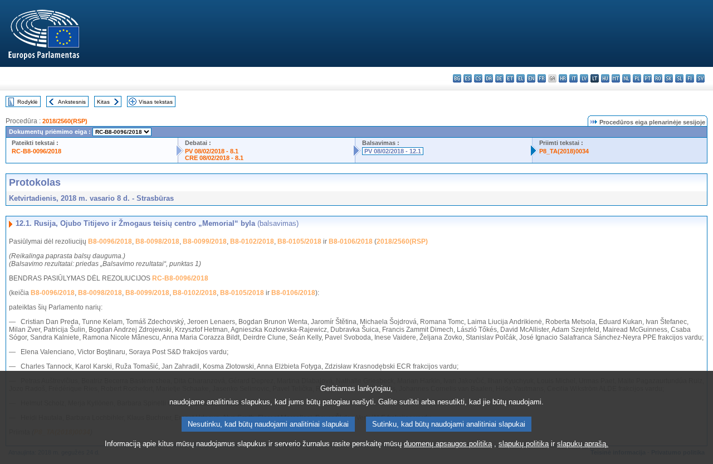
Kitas (103, 102)
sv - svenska (700, 78)
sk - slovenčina (669, 78)
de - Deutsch (499, 78)
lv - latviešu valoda (584, 78)
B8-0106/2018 (351, 241)
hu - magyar (605, 78)
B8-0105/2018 (299, 241)
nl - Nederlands (626, 78)
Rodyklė (27, 102)
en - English (531, 78)
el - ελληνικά (520, 78)
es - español (467, 78)
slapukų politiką (524, 443)
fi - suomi (690, 78)
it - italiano (573, 78)
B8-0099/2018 (205, 241)
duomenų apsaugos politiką (448, 443)
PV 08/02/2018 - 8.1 (211, 151)
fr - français (542, 78)
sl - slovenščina (679, 78)
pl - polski (637, 78)
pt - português (647, 78)
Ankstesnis (72, 102)
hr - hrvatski (563, 78)
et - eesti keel (510, 78)
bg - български (457, 78)
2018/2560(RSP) (64, 121)
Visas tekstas (156, 102)
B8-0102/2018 (252, 241)
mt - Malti (616, 78)
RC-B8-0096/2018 (36, 151)
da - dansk (489, 78)
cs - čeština (478, 78)
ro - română (658, 78)
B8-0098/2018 (157, 241)
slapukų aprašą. (582, 443)
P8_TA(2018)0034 (564, 151)
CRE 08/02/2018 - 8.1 (214, 157)
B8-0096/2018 (110, 241)
